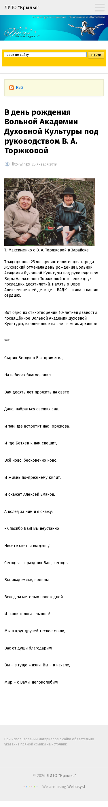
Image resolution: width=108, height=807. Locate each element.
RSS (19, 87)
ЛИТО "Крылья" (61, 775)
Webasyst (76, 786)
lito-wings (21, 164)
